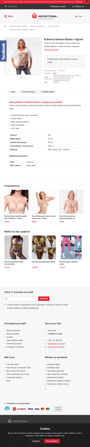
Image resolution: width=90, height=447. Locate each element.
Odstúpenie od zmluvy (15, 347)
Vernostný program (14, 344)
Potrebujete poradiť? (58, 6)
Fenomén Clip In (13, 364)
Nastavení (36, 441)
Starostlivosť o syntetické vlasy (19, 368)
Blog (8, 381)
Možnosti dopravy (13, 331)
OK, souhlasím (52, 441)
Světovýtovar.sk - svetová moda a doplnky (45, 16)
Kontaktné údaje (53, 368)
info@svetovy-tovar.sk (56, 344)
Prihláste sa (79, 6)
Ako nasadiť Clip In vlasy (16, 371)
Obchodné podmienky (55, 371)
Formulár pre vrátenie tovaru (58, 384)
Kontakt (9, 337)
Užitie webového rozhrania (57, 374)
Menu (10, 16)
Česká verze (12, 6)
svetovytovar (53, 347)
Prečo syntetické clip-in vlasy (18, 374)
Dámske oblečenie (51, 50)
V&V (55, 73)
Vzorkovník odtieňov (14, 377)
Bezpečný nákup (53, 364)
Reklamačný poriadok (55, 377)
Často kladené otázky (15, 340)
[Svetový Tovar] (5, 26)
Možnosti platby (13, 334)
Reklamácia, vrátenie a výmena (59, 381)
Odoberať (44, 299)
